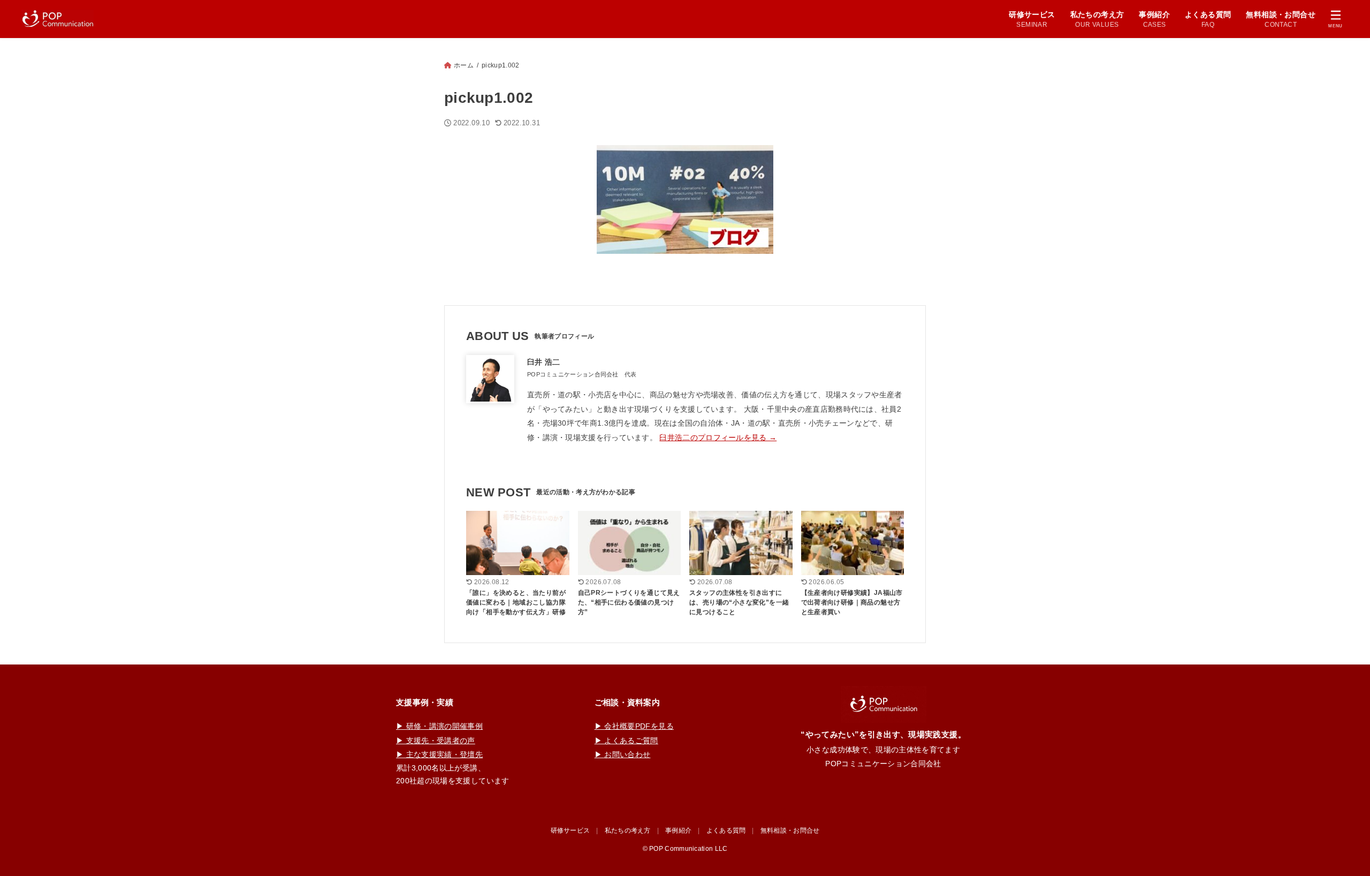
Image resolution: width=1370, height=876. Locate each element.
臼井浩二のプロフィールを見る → (718, 437)
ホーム (464, 65)
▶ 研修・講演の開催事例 (439, 726)
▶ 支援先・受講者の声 (435, 740)
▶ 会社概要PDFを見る (634, 726)
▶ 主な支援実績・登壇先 (439, 754)
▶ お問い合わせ (623, 754)
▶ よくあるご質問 (626, 740)
